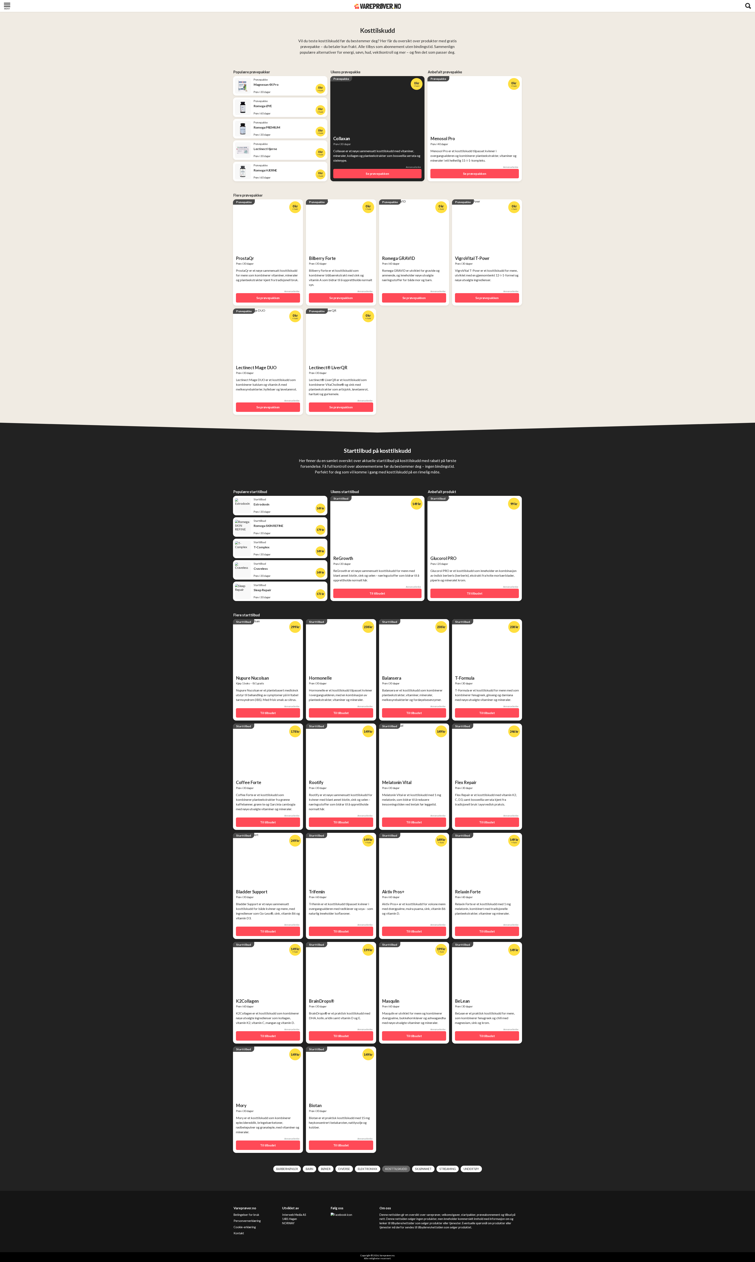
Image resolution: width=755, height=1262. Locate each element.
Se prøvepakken (377, 173)
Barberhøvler (287, 1169)
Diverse (344, 1169)
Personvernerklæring (247, 1220)
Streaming (447, 1169)
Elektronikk (367, 1169)
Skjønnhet (423, 1169)
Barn (309, 1169)
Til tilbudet (377, 593)
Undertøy (471, 1169)
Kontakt (239, 1233)
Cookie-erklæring (245, 1227)
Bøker (326, 1169)
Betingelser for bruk (246, 1214)
